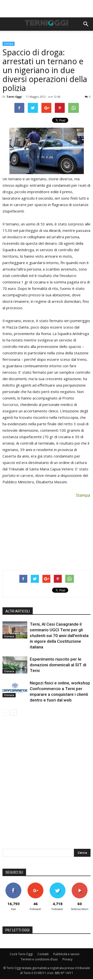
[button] (86, 24)
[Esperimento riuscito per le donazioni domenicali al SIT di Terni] (14, 664)
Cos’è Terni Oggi (21, 954)
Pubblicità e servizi (66, 954)
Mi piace (13, 884)
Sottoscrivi (79, 884)
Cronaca (8, 43)
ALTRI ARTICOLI (17, 611)
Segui (35, 884)
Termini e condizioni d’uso (39, 959)
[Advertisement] (46, 8)
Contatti (43, 954)
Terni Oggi (14, 96)
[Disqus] (46, 786)
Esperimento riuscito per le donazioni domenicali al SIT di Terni (58, 665)
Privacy (67, 959)
